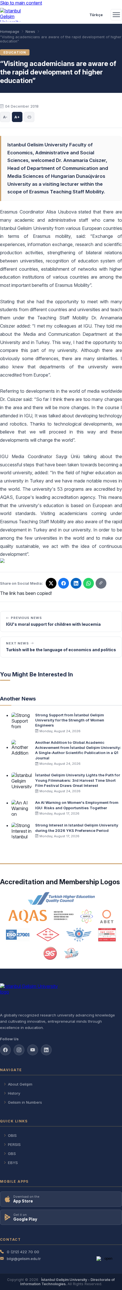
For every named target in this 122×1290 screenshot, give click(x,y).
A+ (17, 117)
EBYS (13, 1162)
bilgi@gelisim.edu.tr (24, 1258)
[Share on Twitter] (51, 583)
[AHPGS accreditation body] (86, 916)
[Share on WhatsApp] (88, 583)
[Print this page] (29, 117)
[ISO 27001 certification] (18, 934)
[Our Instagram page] (19, 1050)
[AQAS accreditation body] (41, 916)
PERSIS (14, 1144)
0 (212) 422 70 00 (23, 1252)
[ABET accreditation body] (106, 916)
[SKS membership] (50, 953)
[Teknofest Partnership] (71, 953)
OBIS (12, 1135)
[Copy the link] (101, 583)
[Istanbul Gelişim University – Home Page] (13, 15)
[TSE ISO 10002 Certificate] (48, 934)
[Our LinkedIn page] (76, 583)
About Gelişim (20, 1084)
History (14, 1093)
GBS (12, 1153)
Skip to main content (21, 3)
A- (5, 117)
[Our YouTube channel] (32, 1050)
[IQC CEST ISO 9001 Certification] (107, 934)
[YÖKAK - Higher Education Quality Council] (61, 898)
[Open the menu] (116, 14)
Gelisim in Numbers (25, 1102)
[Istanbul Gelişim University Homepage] (61, 995)
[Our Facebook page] (5, 1050)
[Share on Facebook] (63, 583)
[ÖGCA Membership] (78, 934)
